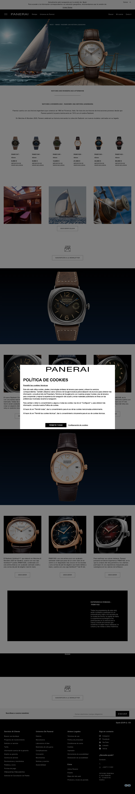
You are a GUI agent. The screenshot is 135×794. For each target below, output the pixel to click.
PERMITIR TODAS (56, 425)
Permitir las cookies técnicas (35, 385)
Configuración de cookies (78, 425)
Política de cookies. (52, 405)
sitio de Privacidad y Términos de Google (55, 394)
